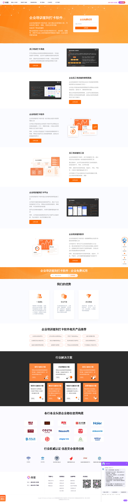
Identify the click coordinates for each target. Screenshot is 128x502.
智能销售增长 (33, 2)
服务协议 (72, 480)
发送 (125, 500)
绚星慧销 (50, 483)
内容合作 (62, 480)
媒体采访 (62, 488)
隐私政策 (72, 483)
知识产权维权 (73, 485)
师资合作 (62, 483)
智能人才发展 (14, 2)
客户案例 (42, 2)
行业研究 (50, 2)
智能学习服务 (24, 2)
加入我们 (62, 490)
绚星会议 (50, 485)
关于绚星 (57, 2)
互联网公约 (73, 488)
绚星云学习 (51, 480)
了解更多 (34, 377)
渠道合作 (62, 485)
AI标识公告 (73, 490)
